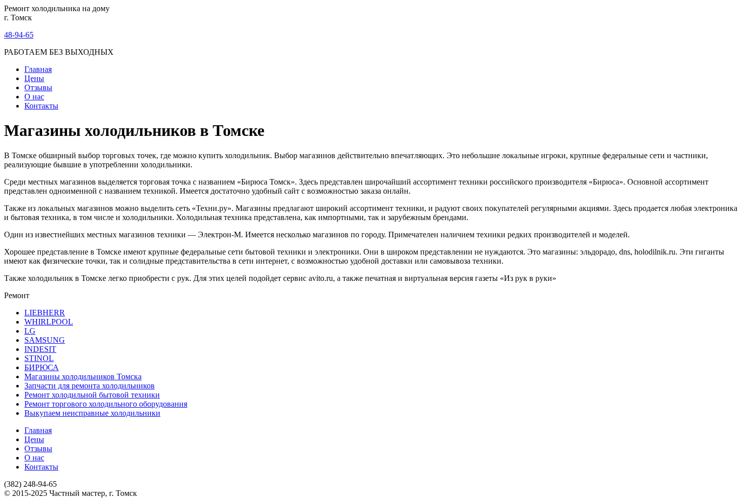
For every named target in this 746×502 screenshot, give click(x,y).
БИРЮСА (41, 367)
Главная (38, 69)
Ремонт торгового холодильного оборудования (105, 404)
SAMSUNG (44, 340)
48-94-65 (18, 34)
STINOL (39, 358)
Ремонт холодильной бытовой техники (92, 394)
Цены (34, 78)
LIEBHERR (44, 312)
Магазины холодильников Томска (83, 376)
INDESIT (40, 349)
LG (30, 331)
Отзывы (38, 87)
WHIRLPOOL (48, 321)
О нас (34, 96)
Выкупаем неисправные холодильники (92, 413)
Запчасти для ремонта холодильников (89, 385)
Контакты (41, 105)
